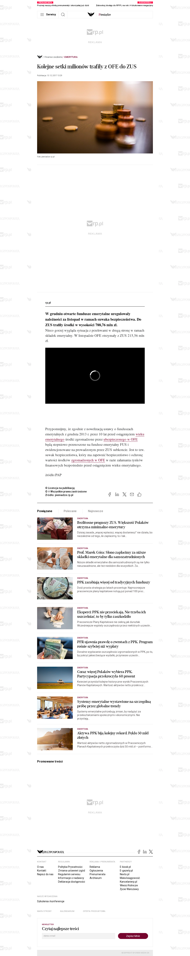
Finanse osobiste (53, 57)
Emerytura (71, 57)
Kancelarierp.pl (128, 881)
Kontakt (41, 870)
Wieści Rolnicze (129, 885)
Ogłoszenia (96, 870)
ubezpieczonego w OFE (121, 439)
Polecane (70, 511)
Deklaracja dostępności (71, 881)
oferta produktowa (94, 911)
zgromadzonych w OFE (88, 460)
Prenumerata (97, 874)
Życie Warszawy (129, 889)
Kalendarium (67, 911)
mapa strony (44, 911)
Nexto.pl (124, 874)
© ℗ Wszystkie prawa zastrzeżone (66, 491)
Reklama (95, 866)
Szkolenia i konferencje (50, 901)
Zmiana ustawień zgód (71, 870)
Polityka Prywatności (70, 866)
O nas (40, 866)
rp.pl (48, 302)
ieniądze (105, 14)
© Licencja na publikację (60, 488)
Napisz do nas (45, 874)
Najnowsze (95, 511)
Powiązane (44, 511)
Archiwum (96, 877)
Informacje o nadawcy (71, 877)
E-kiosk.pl (125, 866)
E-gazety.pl (126, 870)
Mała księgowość (130, 877)
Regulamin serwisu (69, 874)
